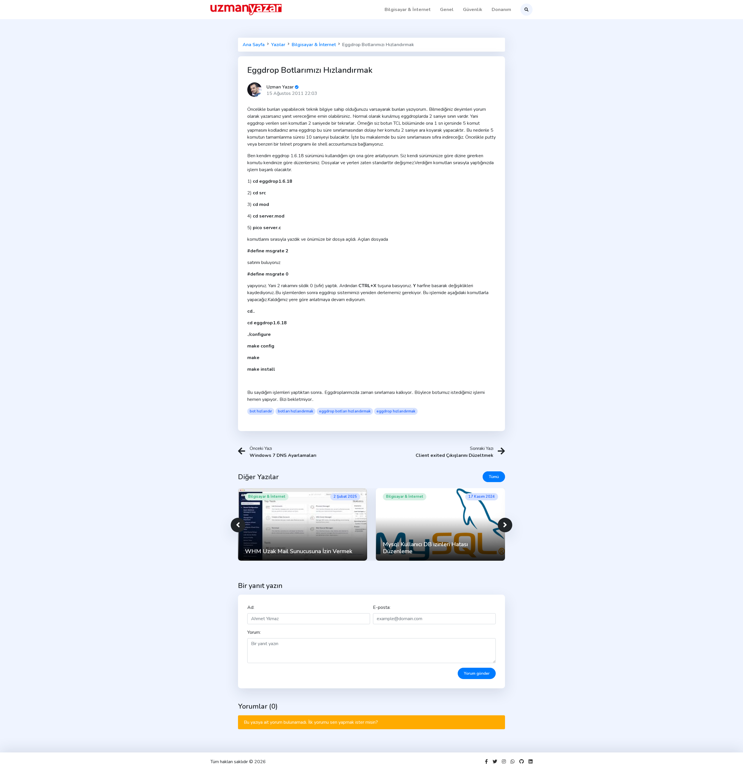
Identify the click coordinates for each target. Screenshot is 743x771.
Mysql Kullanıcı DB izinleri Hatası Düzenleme (425, 547)
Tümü (494, 476)
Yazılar (278, 44)
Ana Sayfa (254, 44)
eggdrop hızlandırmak (395, 411)
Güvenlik (472, 9)
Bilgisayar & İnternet (408, 9)
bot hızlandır (261, 411)
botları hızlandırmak (295, 411)
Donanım (501, 9)
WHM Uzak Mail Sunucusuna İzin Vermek (298, 551)
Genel (447, 9)
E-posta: (381, 607)
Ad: (250, 607)
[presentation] (238, 525)
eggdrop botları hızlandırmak (345, 411)
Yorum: (254, 632)
